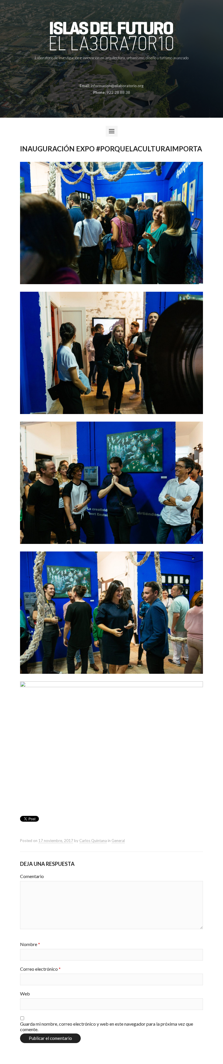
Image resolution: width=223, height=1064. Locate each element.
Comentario (32, 876)
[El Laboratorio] (111, 36)
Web (25, 993)
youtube (124, 72)
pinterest (106, 72)
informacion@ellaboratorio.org (117, 85)
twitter (115, 72)
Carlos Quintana (93, 840)
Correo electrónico (40, 969)
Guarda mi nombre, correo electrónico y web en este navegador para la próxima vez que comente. (106, 1026)
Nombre (30, 944)
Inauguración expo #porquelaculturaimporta (111, 148)
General (118, 840)
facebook (97, 72)
